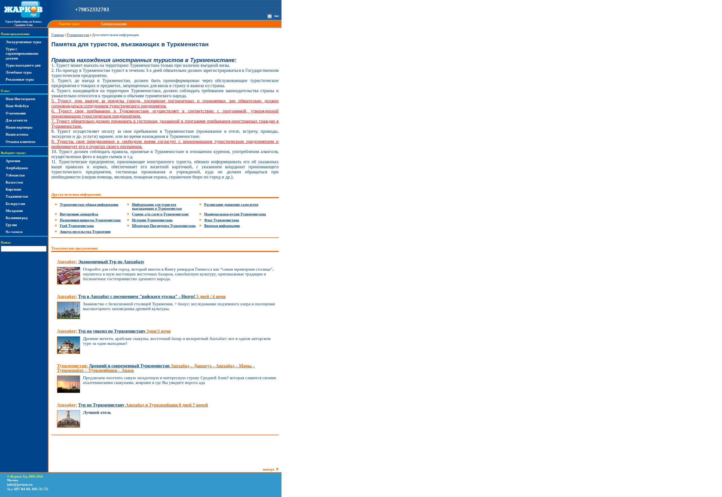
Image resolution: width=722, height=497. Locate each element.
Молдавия (14, 211)
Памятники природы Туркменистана (90, 220)
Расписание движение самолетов (231, 204)
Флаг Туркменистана (221, 220)
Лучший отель (97, 412)
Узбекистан (15, 175)
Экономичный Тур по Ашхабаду (111, 261)
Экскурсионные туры (23, 42)
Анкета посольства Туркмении (85, 231)
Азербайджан (17, 168)
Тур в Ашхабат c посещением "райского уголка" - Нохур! (152, 296)
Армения (13, 161)
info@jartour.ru (19, 484)
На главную (14, 231)
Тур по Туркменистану (143, 405)
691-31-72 (40, 489)
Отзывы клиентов (20, 142)
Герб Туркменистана (77, 226)
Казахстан (14, 182)
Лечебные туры (19, 72)
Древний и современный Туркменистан (156, 368)
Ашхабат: (67, 261)
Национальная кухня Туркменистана (235, 214)
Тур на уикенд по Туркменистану (124, 331)
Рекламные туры (20, 79)
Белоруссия (15, 204)
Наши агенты (17, 134)
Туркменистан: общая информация (89, 204)
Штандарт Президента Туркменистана (164, 226)
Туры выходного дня (23, 65)
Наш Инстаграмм (20, 99)
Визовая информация (222, 226)
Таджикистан (17, 196)
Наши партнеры (19, 127)
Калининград (17, 218)
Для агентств (16, 120)
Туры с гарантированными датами (22, 53)
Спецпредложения (114, 23)
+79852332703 (92, 9)
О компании (16, 113)
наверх (268, 469)
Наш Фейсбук (17, 106)
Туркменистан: (72, 365)
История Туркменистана (152, 220)
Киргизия (13, 189)
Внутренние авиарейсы (79, 214)
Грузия (11, 225)
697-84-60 (22, 489)
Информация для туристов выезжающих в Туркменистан (157, 206)
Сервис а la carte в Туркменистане (160, 214)
